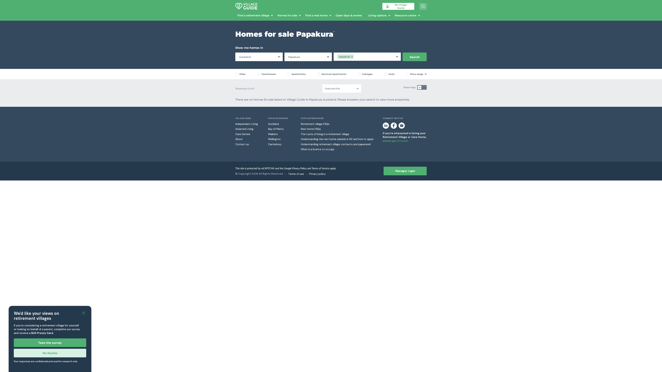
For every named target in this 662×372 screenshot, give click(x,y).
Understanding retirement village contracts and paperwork (336, 144)
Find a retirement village (253, 15)
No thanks (50, 353)
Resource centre (405, 15)
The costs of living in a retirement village (325, 134)
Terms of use (296, 174)
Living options (377, 15)
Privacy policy (317, 174)
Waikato (273, 134)
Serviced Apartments (334, 74)
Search (415, 57)
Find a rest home (316, 15)
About (239, 139)
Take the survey (50, 342)
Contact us (242, 144)
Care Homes (242, 134)
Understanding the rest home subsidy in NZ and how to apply (337, 139)
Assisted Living (244, 129)
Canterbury (275, 144)
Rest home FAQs (311, 129)
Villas (242, 74)
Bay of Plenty (276, 129)
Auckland (273, 124)
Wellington (274, 139)
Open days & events (349, 15)
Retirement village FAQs (315, 124)
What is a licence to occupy (317, 149)
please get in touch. (395, 141)
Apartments (299, 74)
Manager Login (405, 171)
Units (391, 74)
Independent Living (246, 124)
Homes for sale (287, 15)
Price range (416, 74)
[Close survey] (83, 313)
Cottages (367, 74)
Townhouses (268, 74)
